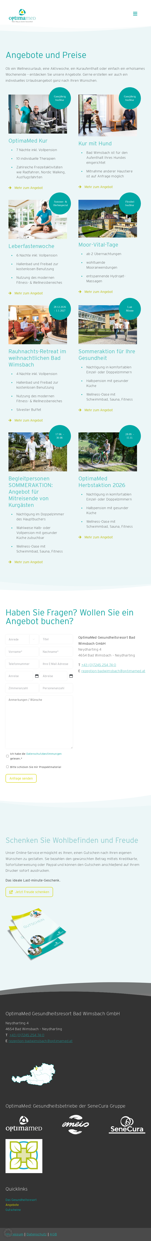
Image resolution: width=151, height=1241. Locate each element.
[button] (8, 1233)
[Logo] (24, 1156)
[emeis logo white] (75, 1124)
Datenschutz (37, 1234)
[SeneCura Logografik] (127, 1124)
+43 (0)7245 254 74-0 (27, 1035)
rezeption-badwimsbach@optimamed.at (41, 1041)
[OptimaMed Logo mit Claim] (22, 15)
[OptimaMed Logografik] (24, 1124)
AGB (53, 1234)
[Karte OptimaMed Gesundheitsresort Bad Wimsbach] (33, 1074)
